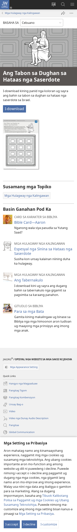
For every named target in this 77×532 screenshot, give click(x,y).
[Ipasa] (63, 13)
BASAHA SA (11, 23)
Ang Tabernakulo (28, 280)
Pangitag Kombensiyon (19, 398)
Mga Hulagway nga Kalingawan (22, 13)
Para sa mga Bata (29, 311)
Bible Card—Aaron (29, 222)
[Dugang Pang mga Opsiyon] (71, 13)
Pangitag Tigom (15, 391)
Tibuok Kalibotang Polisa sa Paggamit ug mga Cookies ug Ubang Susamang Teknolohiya (36, 500)
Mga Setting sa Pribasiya (36, 514)
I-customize (49, 524)
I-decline (29, 524)
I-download (14, 108)
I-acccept (11, 524)
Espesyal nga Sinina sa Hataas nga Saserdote (43, 251)
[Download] (20, 144)
